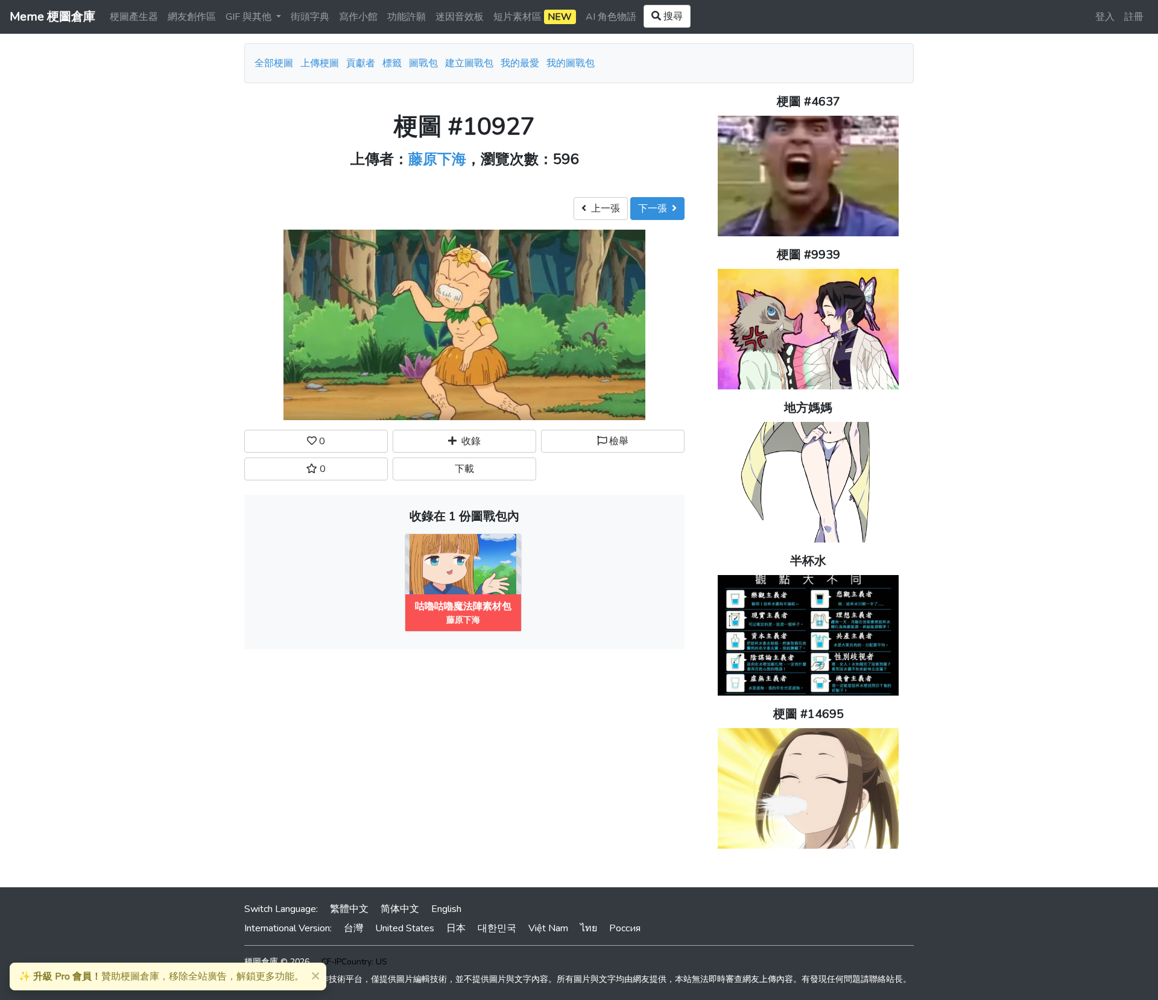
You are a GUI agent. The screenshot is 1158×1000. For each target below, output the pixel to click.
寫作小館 (358, 17)
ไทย (588, 928)
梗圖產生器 (134, 17)
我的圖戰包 (570, 63)
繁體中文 (349, 909)
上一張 (603, 208)
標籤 (392, 63)
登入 (1105, 17)
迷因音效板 (459, 17)
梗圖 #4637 (808, 101)
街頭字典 (310, 17)
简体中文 (400, 909)
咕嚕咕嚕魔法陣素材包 (463, 606)
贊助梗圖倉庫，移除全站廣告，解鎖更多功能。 (161, 976)
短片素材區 (532, 17)
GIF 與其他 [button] (250, 17)
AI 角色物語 (611, 17)
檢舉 (617, 441)
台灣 (353, 928)
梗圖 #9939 (808, 255)
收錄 (469, 441)
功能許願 (406, 17)
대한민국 (497, 928)
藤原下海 (437, 159)
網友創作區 (192, 17)
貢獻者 (360, 63)
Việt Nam (548, 928)
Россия (625, 928)
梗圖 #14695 (808, 714)
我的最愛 (520, 63)
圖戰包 (423, 63)
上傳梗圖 (319, 63)
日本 (456, 928)
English (446, 909)
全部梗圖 (274, 63)
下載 (464, 469)
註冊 (1134, 17)
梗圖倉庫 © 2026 (276, 961)
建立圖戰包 (469, 63)
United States (404, 928)
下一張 (655, 208)
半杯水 (808, 561)
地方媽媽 (808, 408)
